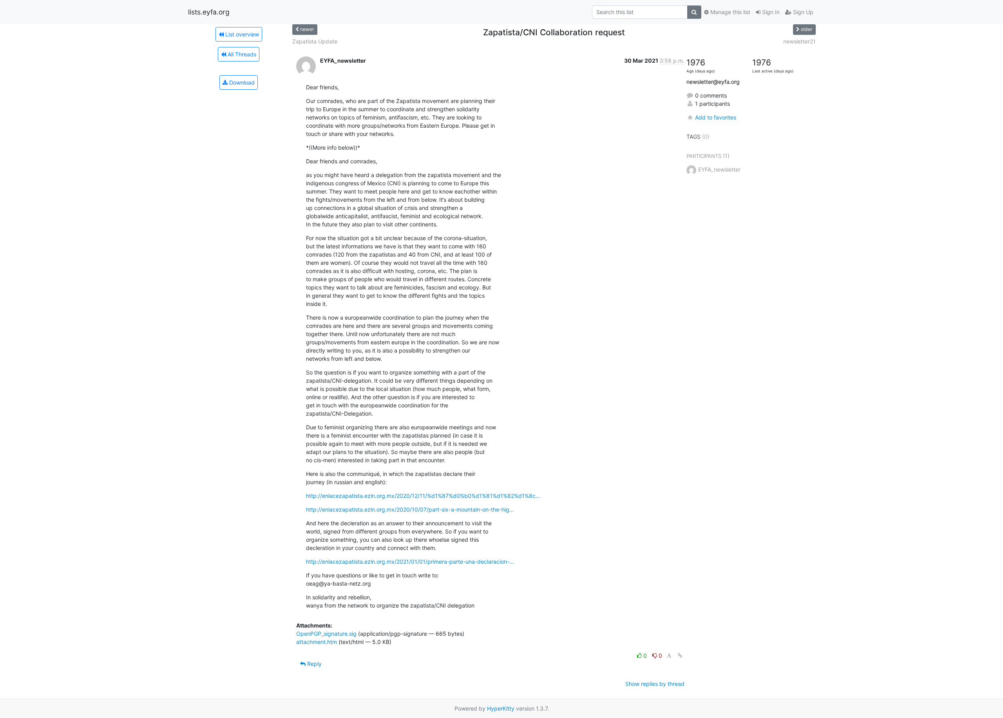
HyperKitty (500, 708)
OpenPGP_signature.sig (326, 633)
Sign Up (802, 12)
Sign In (770, 12)
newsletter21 (799, 41)
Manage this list (729, 12)
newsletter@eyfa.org (713, 81)
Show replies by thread (654, 683)
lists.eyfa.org (209, 12)
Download (241, 82)
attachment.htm (316, 641)
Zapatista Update (314, 41)
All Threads (241, 54)
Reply (314, 663)
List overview (241, 34)
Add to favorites (715, 117)
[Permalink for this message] (680, 655)
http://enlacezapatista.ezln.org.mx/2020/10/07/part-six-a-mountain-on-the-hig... (410, 509)
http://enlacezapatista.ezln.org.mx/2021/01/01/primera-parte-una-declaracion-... (410, 561)
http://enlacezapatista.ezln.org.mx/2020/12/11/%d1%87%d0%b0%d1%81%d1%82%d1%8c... (423, 495)
